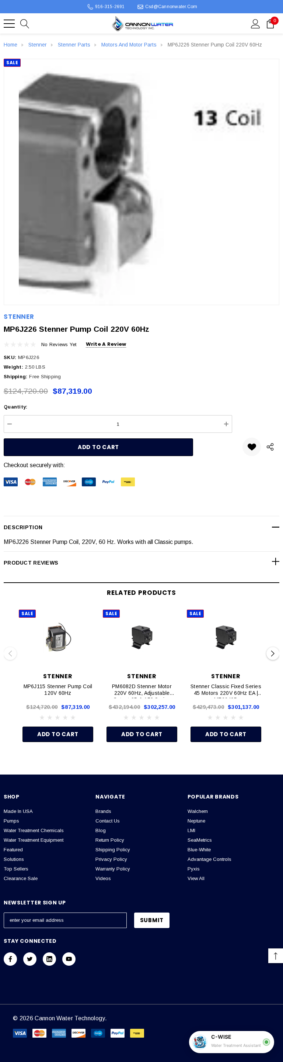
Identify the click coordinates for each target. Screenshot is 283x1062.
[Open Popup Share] (270, 447)
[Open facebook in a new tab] (10, 959)
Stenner (19, 316)
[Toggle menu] (9, 23)
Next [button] (272, 653)
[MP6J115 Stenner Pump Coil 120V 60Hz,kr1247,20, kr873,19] (58, 637)
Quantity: (15, 407)
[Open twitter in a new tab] (29, 959)
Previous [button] (10, 653)
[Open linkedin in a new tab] (49, 959)
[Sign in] (255, 23)
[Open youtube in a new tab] (69, 959)
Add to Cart (57, 734)
